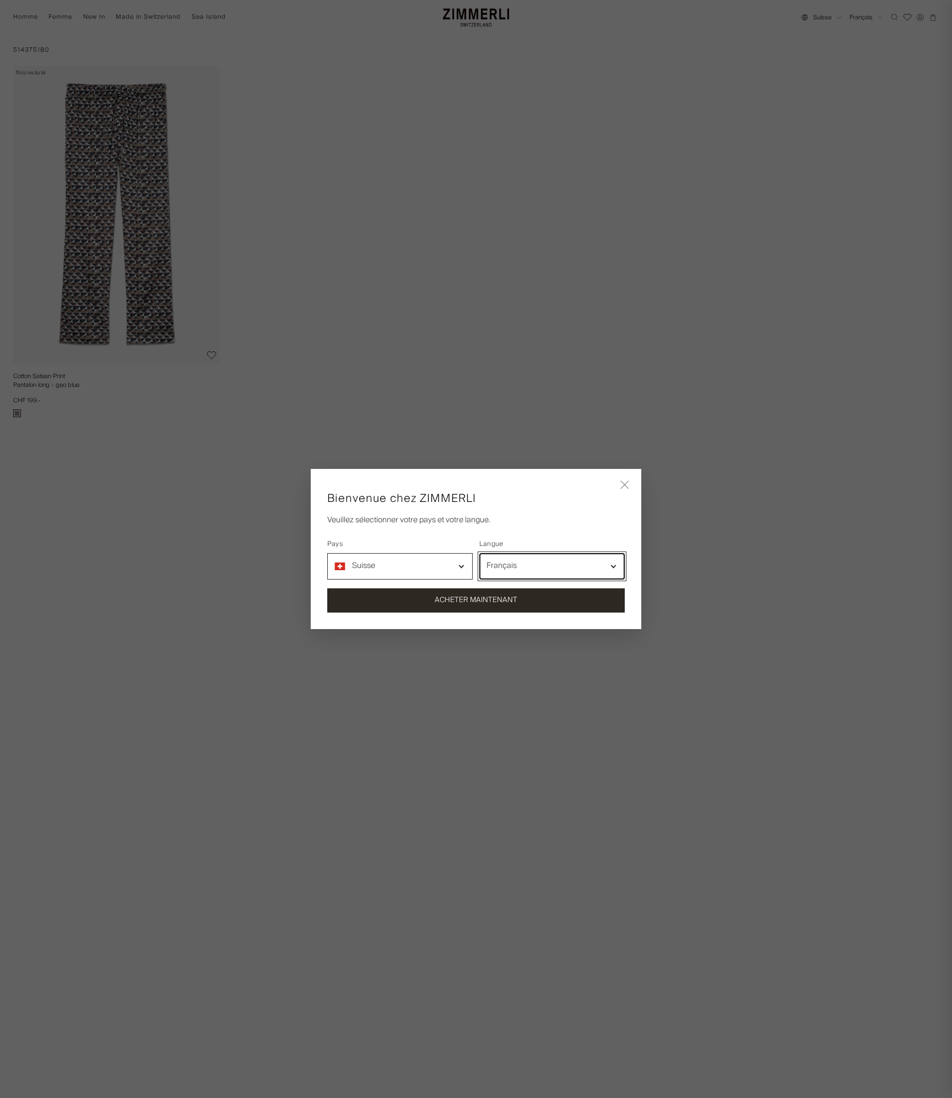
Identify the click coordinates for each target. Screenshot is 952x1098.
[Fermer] (625, 485)
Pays (335, 544)
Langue (491, 544)
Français (501, 565)
